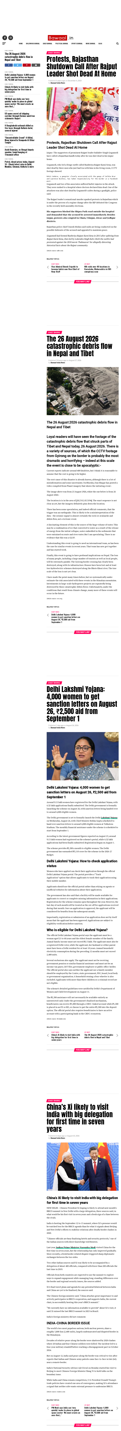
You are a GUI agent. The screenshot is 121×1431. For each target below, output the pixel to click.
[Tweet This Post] (17, 65)
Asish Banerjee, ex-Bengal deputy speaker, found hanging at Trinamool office (19, 152)
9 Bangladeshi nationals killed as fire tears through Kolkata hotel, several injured (19, 128)
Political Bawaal (61, 43)
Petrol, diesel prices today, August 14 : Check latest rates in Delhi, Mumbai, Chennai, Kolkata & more (19, 164)
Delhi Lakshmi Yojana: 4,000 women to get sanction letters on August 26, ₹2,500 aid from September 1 (20, 77)
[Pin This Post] (27, 65)
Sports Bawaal (76, 43)
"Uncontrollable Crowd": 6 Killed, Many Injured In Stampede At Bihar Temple (19, 140)
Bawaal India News (58, 83)
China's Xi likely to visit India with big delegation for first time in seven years (19, 89)
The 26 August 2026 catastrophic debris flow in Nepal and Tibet (19, 56)
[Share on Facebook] (9, 65)
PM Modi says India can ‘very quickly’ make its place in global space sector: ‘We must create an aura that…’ (19, 103)
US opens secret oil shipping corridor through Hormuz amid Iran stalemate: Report (20, 116)
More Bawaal (90, 43)
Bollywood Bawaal (33, 43)
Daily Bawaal (47, 43)
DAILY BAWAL (9, 50)
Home (21, 43)
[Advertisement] (60, 16)
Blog (100, 43)
